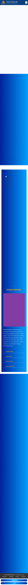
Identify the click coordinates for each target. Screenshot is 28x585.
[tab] (14, 351)
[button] (26, 2)
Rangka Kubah (9, 351)
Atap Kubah (9, 356)
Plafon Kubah (9, 361)
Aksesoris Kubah (10, 366)
